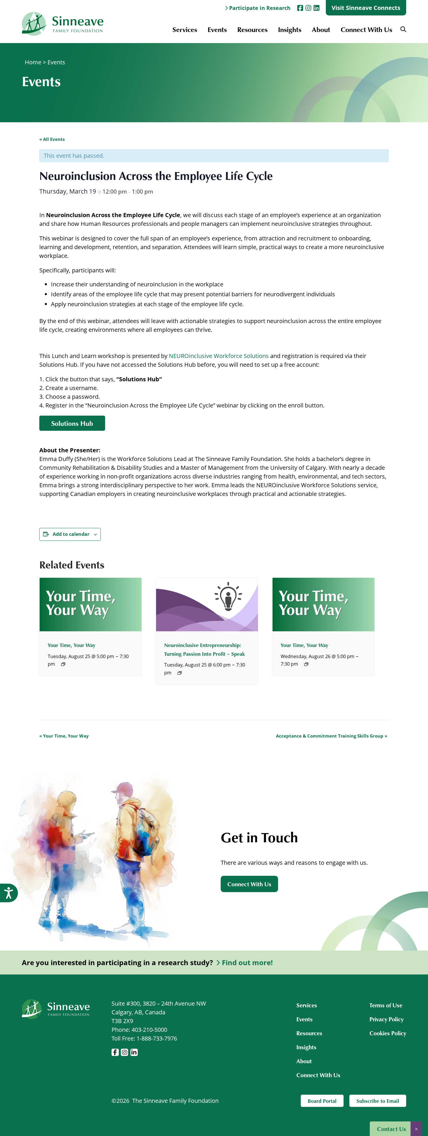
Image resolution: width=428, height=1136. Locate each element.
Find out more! (247, 962)
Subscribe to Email (377, 1100)
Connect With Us (366, 29)
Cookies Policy (387, 1033)
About (321, 29)
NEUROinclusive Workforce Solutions (219, 356)
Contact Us (391, 1129)
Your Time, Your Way (71, 644)
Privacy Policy (386, 1019)
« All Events (52, 139)
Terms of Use (385, 1005)
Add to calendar (71, 534)
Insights (289, 29)
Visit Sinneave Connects (366, 8)
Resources (252, 29)
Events (217, 29)
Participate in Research (260, 7)
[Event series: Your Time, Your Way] (63, 664)
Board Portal (322, 1100)
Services (184, 29)
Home (33, 62)
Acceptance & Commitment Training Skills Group (331, 736)
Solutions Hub (72, 423)
